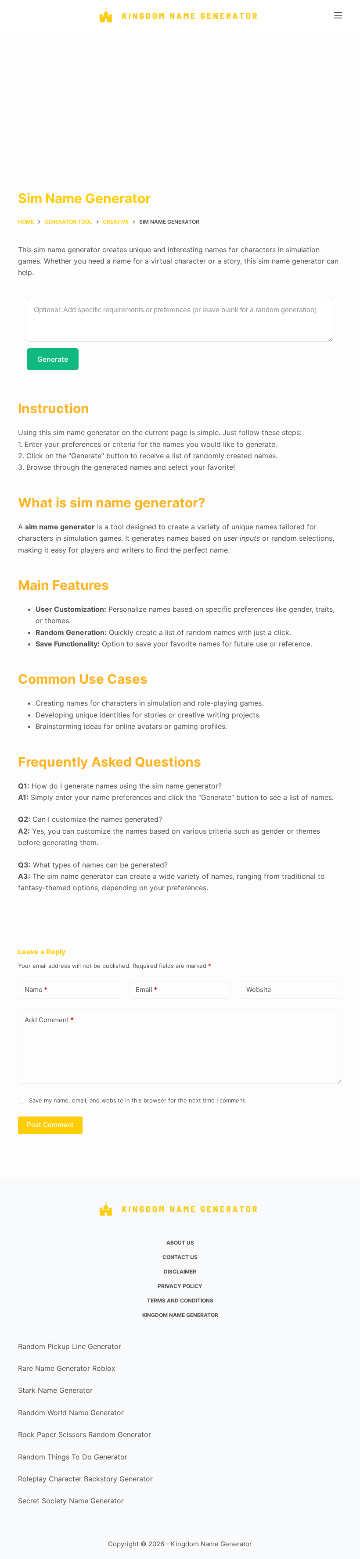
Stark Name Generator (55, 1390)
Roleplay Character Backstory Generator (85, 1478)
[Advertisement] (180, 96)
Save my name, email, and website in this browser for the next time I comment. (138, 1100)
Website (258, 989)
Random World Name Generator (71, 1412)
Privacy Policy (180, 1286)
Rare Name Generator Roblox (66, 1368)
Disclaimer (180, 1271)
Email (146, 989)
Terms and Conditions (180, 1300)
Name (36, 989)
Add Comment (49, 1020)
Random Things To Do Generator (72, 1456)
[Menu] (338, 15)
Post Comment (50, 1124)
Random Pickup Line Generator (69, 1346)
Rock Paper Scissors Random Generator (84, 1434)
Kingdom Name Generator (180, 1315)
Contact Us (180, 1257)
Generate (52, 359)
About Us (180, 1242)
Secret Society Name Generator (71, 1500)
